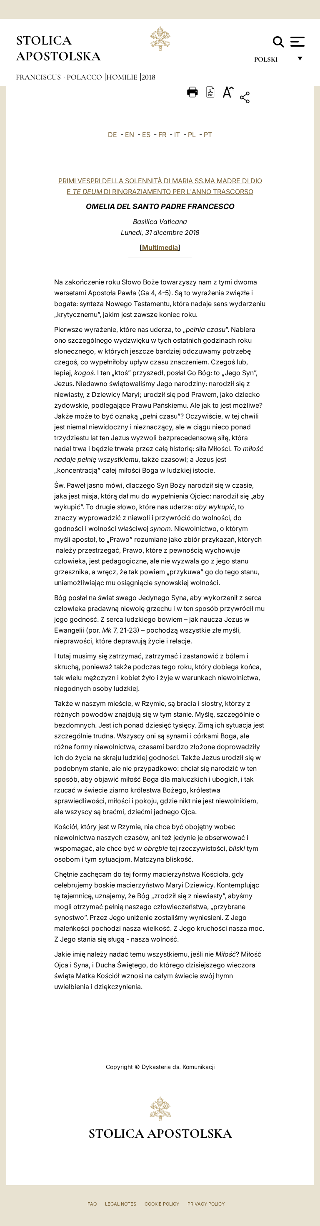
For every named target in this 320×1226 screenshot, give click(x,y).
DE (112, 134)
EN (129, 134)
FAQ (92, 1204)
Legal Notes (120, 1204)
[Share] (270, 99)
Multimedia (160, 247)
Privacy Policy (206, 1204)
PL (192, 134)
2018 (148, 77)
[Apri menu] (296, 42)
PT (208, 134)
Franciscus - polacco (60, 77)
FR (162, 134)
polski (272, 61)
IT (177, 134)
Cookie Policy (162, 1204)
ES (146, 134)
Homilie (122, 77)
